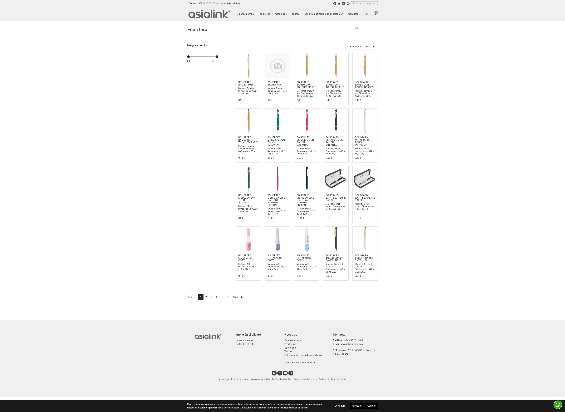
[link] (209, 14)
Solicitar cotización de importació (303, 355)
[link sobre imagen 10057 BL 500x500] (248, 65)
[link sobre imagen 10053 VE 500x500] (277, 121)
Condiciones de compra (305, 379)
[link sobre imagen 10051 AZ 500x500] (306, 179)
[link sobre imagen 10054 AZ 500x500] (248, 121)
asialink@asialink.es (230, 3)
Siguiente (238, 297)
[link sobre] (209, 336)
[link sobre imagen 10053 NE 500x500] (336, 121)
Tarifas (288, 351)
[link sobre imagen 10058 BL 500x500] (365, 239)
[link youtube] (343, 3)
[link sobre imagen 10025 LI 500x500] (277, 239)
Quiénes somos (292, 340)
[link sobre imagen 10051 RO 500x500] (277, 179)
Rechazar (357, 405)
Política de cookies (240, 379)
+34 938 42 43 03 (353, 340)
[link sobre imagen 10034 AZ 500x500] (365, 179)
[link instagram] (339, 3)
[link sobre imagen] (277, 65)
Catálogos (290, 347)
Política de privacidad (282, 379)
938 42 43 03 (205, 3)
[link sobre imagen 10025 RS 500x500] (248, 239)
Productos (290, 344)
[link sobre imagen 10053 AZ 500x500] (248, 179)
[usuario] (367, 13)
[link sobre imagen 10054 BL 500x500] (365, 65)
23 (228, 297)
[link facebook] (334, 3)
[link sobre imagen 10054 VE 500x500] (306, 65)
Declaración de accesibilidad (332, 379)
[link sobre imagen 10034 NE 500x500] (336, 179)
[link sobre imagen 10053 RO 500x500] (306, 121)
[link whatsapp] (348, 3)
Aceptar (371, 405)
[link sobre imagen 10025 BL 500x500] (306, 239)
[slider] (188, 56)
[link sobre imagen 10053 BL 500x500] (365, 121)
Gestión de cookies (260, 379)
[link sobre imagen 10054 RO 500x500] (336, 65)
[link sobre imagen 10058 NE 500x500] (336, 239)
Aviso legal (224, 379)
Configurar (340, 405)
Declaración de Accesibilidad (300, 362)
